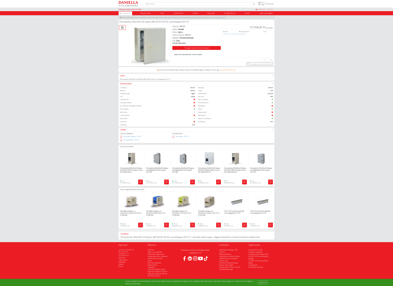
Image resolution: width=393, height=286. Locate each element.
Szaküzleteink (178, 13)
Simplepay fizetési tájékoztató (258, 254)
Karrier (247, 13)
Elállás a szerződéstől (155, 252)
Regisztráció (270, 9)
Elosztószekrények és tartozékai (157, 18)
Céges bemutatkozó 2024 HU (157, 271)
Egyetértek (263, 282)
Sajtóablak (122, 262)
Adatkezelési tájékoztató (156, 254)
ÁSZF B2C (151, 250)
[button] (130, 9)
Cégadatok (151, 267)
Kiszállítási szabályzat (255, 252)
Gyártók (121, 264)
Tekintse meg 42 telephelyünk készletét (234, 34)
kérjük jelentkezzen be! (228, 70)
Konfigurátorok (229, 13)
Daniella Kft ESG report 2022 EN (229, 267)
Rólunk (195, 13)
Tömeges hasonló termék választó (196, 48)
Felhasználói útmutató (155, 258)
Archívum (222, 252)
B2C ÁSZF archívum (154, 276)
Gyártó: (178, 29)
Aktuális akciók (145, 13)
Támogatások (252, 265)
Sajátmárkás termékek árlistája (229, 256)
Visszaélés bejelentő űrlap (156, 269)
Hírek (162, 13)
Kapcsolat (211, 13)
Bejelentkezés (261, 9)
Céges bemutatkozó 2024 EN (157, 274)
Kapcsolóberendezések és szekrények (134, 18)
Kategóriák (126, 13)
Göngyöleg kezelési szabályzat (158, 256)
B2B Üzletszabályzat (154, 263)
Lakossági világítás (266, 13)
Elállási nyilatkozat (225, 254)
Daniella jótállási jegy (226, 269)
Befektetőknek (152, 265)
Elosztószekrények (173, 18)
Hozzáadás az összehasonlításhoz (260, 64)
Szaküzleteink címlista (255, 250)
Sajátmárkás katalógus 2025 (228, 250)
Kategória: (183, 38)
